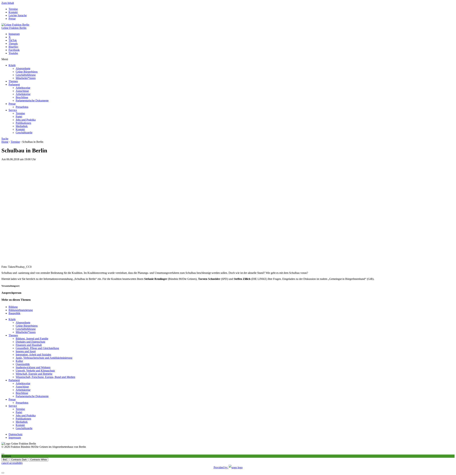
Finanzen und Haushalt (29, 344)
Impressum (15, 437)
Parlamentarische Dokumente (32, 100)
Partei (19, 116)
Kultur (19, 360)
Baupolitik (14, 313)
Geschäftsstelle (24, 132)
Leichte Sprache (18, 15)
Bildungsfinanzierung (21, 310)
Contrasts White (38, 459)
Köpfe (12, 65)
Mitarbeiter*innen (26, 78)
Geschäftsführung (26, 74)
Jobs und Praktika (26, 119)
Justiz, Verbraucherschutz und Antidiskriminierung (44, 357)
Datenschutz (15, 434)
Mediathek (22, 126)
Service (13, 110)
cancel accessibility (12, 462)
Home (4, 141)
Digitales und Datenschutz (30, 341)
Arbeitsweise (23, 87)
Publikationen (23, 122)
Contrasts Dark (19, 459)
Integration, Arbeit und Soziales (33, 354)
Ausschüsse (22, 90)
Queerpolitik (23, 364)
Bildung (13, 306)
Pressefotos (22, 106)
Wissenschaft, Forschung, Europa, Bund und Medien (45, 377)
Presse (12, 18)
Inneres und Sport (26, 351)
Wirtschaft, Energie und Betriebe (34, 373)
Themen (13, 81)
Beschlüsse (22, 97)
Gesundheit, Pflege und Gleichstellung (37, 348)
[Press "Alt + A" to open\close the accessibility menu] (2, 453)
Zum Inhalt (7, 2)
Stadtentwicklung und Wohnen (33, 367)
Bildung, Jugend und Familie (32, 338)
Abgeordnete (23, 68)
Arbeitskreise (23, 94)
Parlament (14, 84)
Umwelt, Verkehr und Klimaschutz (35, 370)
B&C (5, 459)
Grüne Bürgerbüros (27, 71)
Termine (13, 9)
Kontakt (13, 12)
